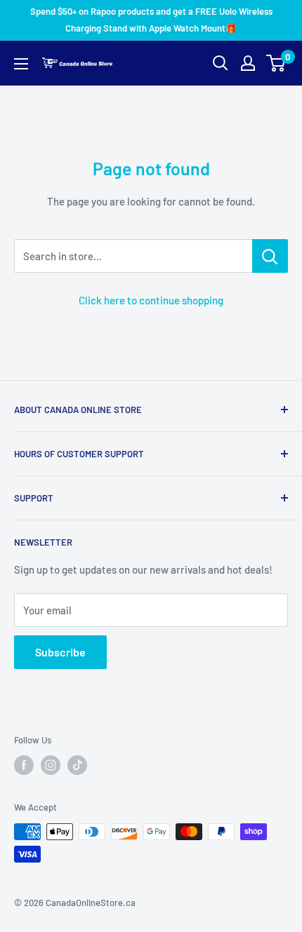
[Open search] (220, 63)
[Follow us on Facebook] (24, 765)
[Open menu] (21, 63)
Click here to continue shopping (151, 300)
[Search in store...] (270, 256)
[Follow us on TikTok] (77, 765)
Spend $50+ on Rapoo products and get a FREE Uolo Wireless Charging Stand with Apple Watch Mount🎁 (151, 20)
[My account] (248, 63)
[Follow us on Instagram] (50, 765)
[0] (276, 63)
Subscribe (60, 652)
